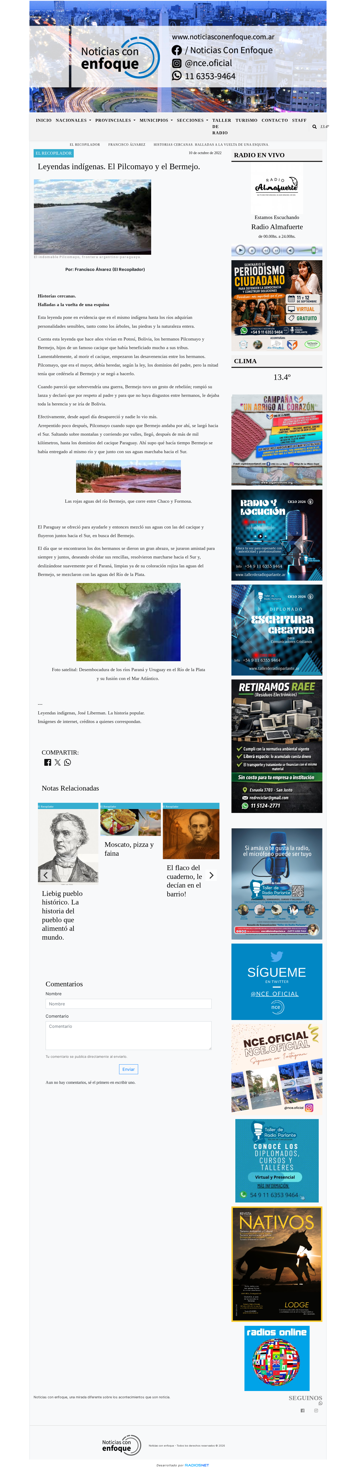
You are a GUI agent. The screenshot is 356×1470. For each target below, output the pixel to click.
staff (299, 120)
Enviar (128, 1069)
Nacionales (72, 120)
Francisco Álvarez (126, 145)
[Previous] (46, 875)
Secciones (191, 120)
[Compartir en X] (58, 764)
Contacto (275, 120)
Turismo (246, 120)
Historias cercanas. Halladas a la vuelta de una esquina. (211, 145)
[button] (314, 127)
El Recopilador (85, 145)
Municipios (155, 120)
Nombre (54, 993)
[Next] (211, 875)
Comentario (57, 1016)
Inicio (44, 120)
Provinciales (113, 120)
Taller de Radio (221, 126)
